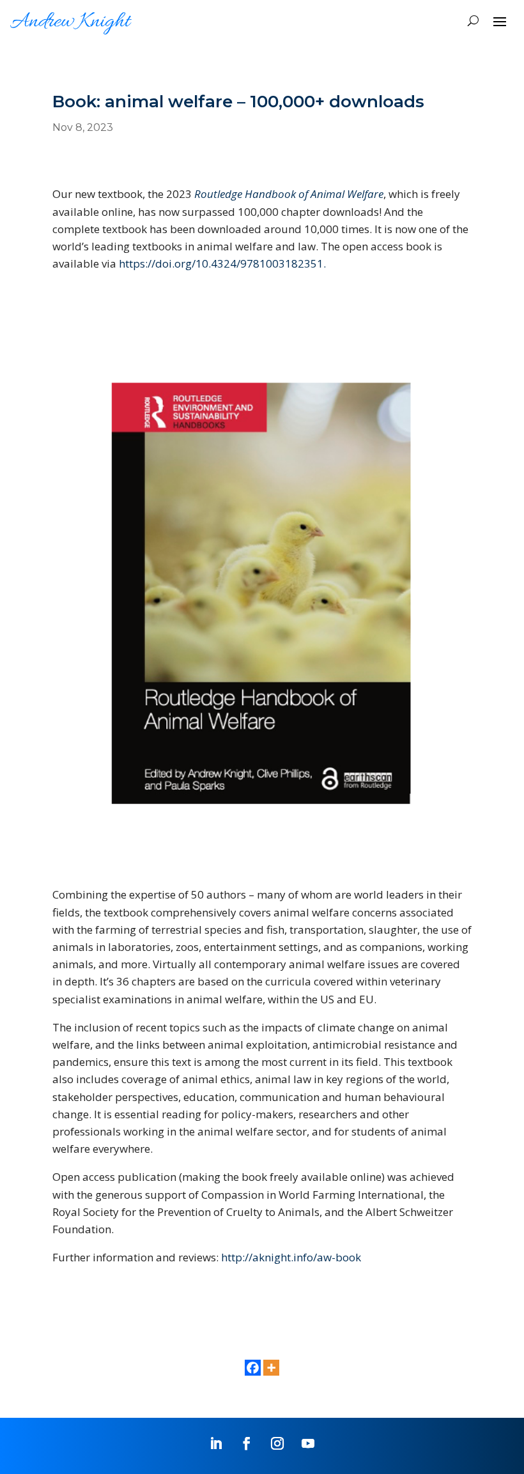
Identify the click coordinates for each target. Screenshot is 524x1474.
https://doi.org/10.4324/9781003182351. (222, 263)
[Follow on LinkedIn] (216, 1443)
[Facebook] (253, 1368)
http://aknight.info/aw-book (291, 1257)
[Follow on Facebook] (246, 1443)
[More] (271, 1368)
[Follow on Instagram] (277, 1443)
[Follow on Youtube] (308, 1443)
